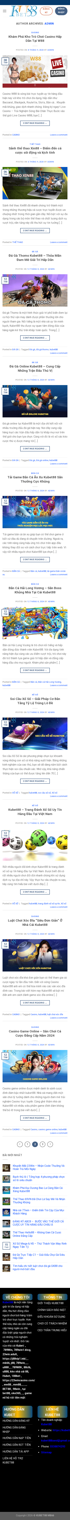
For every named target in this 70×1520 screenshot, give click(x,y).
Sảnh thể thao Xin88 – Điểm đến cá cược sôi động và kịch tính (35, 150)
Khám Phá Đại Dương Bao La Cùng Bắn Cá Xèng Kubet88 (38, 1189)
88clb (27, 1367)
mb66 (6, 1363)
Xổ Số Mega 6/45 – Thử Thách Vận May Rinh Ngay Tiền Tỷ (40, 1245)
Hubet (6, 1376)
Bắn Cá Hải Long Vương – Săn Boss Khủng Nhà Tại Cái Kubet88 (35, 590)
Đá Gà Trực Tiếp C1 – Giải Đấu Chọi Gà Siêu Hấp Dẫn (39, 1256)
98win (16, 1389)
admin (49, 23)
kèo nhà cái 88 (19, 1371)
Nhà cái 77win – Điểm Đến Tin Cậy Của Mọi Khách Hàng (38, 1212)
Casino (34, 1014)
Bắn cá (34, 571)
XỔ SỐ (35, 695)
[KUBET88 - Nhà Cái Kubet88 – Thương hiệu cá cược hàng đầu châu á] (23, 11)
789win (20, 1363)
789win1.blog (22, 1349)
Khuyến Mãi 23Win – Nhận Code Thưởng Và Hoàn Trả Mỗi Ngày (38, 1167)
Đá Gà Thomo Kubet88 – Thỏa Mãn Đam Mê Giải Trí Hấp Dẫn (35, 258)
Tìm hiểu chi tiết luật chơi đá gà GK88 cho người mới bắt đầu (38, 1267)
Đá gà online (42, 460)
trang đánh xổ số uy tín (49, 903)
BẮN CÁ (35, 473)
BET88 (7, 1389)
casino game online (48, 1129)
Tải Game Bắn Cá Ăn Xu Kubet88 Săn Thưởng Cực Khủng (35, 479)
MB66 (51, 1515)
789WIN (17, 1367)
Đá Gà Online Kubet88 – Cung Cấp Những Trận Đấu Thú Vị (35, 368)
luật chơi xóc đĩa (55, 1014)
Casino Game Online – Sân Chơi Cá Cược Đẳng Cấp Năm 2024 (35, 1033)
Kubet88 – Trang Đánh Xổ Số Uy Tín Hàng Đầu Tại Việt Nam (35, 812)
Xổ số (54, 792)
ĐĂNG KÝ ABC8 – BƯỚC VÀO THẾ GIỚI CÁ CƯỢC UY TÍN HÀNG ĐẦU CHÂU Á (38, 1223)
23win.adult (10, 1354)
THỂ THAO (35, 144)
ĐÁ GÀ (35, 252)
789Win (7, 1349)
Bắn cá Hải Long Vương (49, 682)
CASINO (35, 32)
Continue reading (35, 123)
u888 (6, 1367)
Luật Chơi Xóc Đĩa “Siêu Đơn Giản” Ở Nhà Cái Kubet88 (35, 923)
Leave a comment (58, 134)
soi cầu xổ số (44, 792)
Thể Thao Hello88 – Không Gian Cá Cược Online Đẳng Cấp (37, 1234)
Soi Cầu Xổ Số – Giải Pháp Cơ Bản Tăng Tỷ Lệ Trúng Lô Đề (35, 701)
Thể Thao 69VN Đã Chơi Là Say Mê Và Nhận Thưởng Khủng (39, 1201)
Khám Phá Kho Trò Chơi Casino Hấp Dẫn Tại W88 (35, 39)
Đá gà (32, 349)
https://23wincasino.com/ (19, 1380)
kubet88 (54, 349)
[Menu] (5, 11)
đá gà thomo (42, 349)
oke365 (16, 1393)
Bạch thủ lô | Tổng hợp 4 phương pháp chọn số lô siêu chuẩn (39, 1178)
